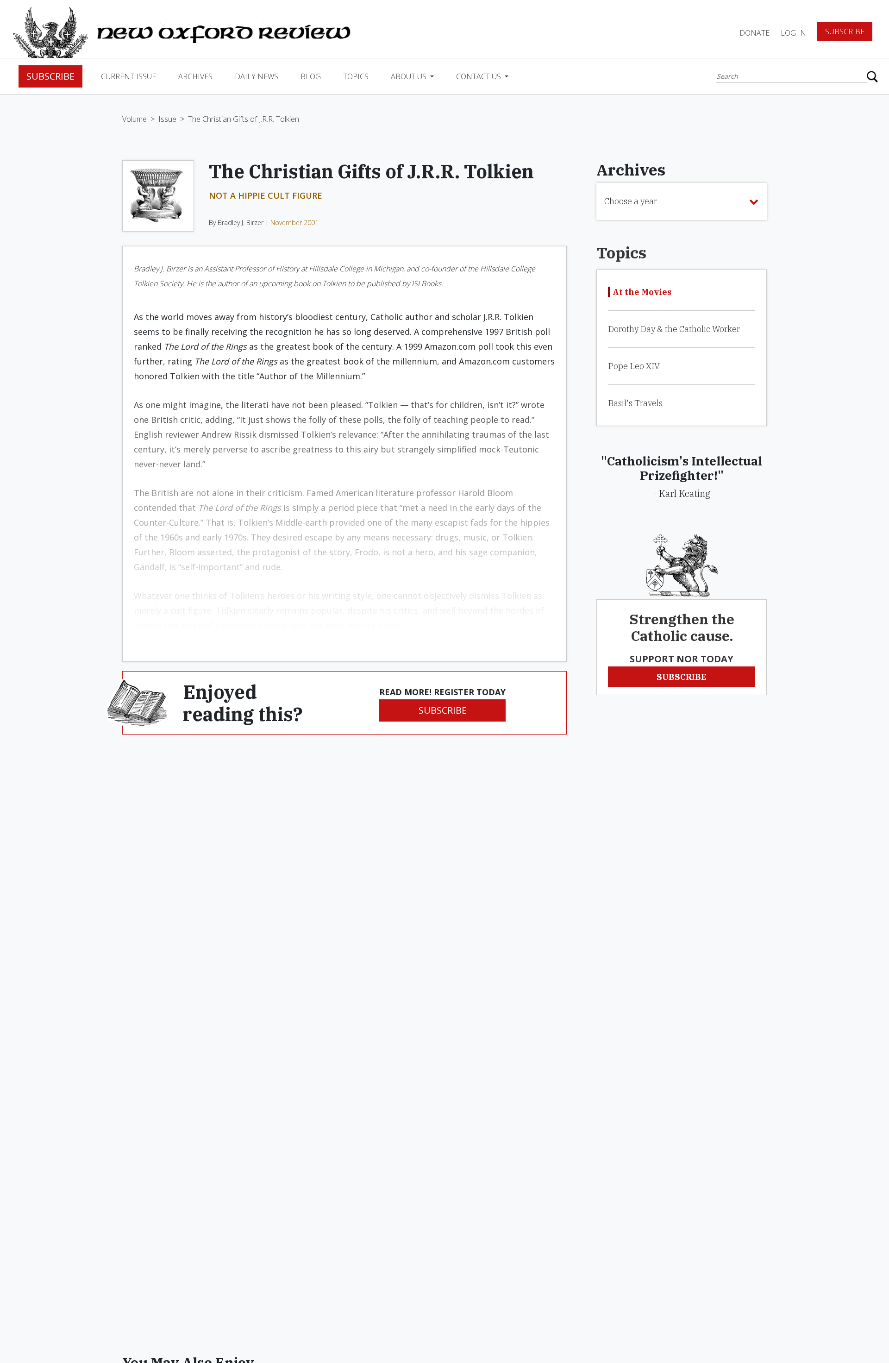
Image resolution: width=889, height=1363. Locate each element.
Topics (356, 76)
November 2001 (294, 222)
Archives (195, 76)
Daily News (256, 76)
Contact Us (479, 76)
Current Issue (128, 76)
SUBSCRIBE (443, 710)
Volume (134, 119)
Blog (311, 76)
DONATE (754, 33)
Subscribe (844, 31)
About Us (409, 76)
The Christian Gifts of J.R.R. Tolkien (243, 119)
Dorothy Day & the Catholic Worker (674, 329)
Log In (793, 33)
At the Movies (642, 292)
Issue (167, 119)
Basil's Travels (635, 403)
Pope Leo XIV (634, 366)
